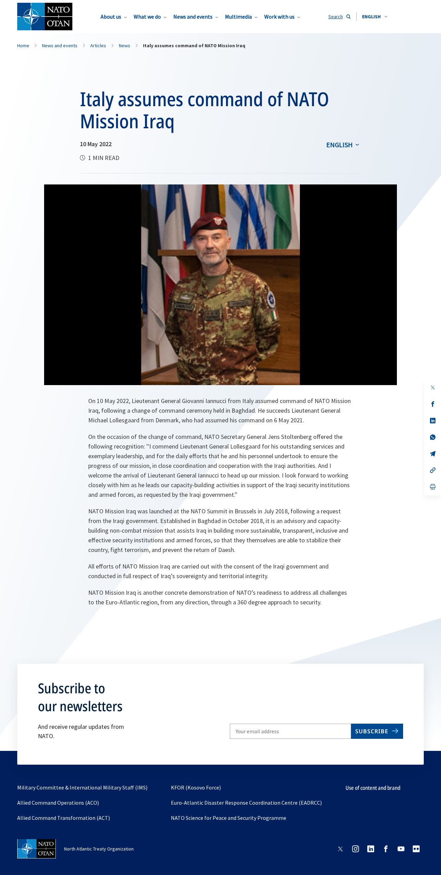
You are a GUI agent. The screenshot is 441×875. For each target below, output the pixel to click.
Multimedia (238, 16)
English (339, 144)
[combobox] (374, 16)
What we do (147, 16)
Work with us (279, 16)
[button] (374, 16)
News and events (193, 16)
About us (111, 16)
